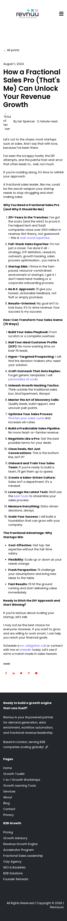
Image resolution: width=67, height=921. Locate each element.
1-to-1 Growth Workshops (21, 780)
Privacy (8, 815)
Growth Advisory (15, 838)
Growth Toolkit (14, 774)
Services (9, 791)
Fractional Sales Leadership (23, 856)
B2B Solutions (13, 873)
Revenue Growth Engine (20, 844)
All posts (13, 50)
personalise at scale (23, 379)
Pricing (8, 832)
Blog (6, 803)
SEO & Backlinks (14, 867)
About (7, 797)
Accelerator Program (18, 850)
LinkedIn (25, 650)
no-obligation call (33, 646)
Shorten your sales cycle (26, 418)
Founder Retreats (15, 879)
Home (7, 768)
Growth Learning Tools (19, 786)
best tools (21, 496)
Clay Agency (12, 861)
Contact (9, 809)
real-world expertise (34, 238)
